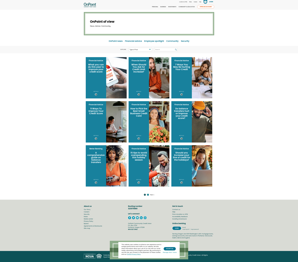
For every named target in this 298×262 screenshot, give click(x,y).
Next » (152, 195)
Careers (195, 1)
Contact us (176, 209)
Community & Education (187, 6)
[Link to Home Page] (90, 5)
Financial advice (133, 41)
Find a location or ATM (180, 214)
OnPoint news (116, 41)
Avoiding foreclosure (179, 219)
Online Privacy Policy (134, 254)
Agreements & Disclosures (93, 226)
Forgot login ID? (186, 229)
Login (177, 228)
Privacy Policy (88, 221)
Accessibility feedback (180, 216)
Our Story (87, 209)
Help (200, 1)
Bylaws (86, 223)
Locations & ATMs (183, 1)
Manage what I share (170, 252)
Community (172, 41)
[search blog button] (176, 50)
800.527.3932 (132, 229)
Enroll (184, 227)
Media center (88, 219)
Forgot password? (195, 229)
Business (163, 6)
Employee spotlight (154, 41)
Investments (172, 6)
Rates (190, 1)
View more (106, 78)
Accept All (169, 248)
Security (185, 41)
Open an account (206, 6)
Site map (87, 228)
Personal (155, 6)
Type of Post (134, 49)
